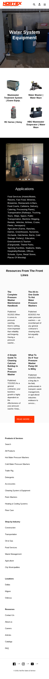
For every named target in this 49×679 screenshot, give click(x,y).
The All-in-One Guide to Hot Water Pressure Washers (33, 299)
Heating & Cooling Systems (16, 504)
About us (8, 622)
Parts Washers (11, 497)
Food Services (11, 547)
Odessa (8, 598)
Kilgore (8, 591)
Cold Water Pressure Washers (17, 464)
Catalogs (8, 642)
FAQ (7, 648)
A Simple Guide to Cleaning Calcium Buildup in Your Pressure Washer (13, 365)
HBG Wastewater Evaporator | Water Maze (36, 125)
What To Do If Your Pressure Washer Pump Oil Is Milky (33, 362)
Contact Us (9, 615)
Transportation (11, 534)
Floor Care (9, 510)
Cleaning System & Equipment (17, 490)
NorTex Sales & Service (27, 671)
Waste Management (13, 554)
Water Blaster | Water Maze (35, 96)
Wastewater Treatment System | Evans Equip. (13, 98)
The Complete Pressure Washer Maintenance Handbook (14, 299)
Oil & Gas (9, 541)
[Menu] (44, 4)
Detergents (9, 477)
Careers (8, 628)
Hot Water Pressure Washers (17, 457)
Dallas (7, 585)
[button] (19, 179)
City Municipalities (12, 567)
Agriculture (9, 561)
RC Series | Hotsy (13, 122)
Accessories (10, 484)
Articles (8, 635)
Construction (10, 528)
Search (8, 444)
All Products (10, 451)
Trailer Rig (9, 471)
